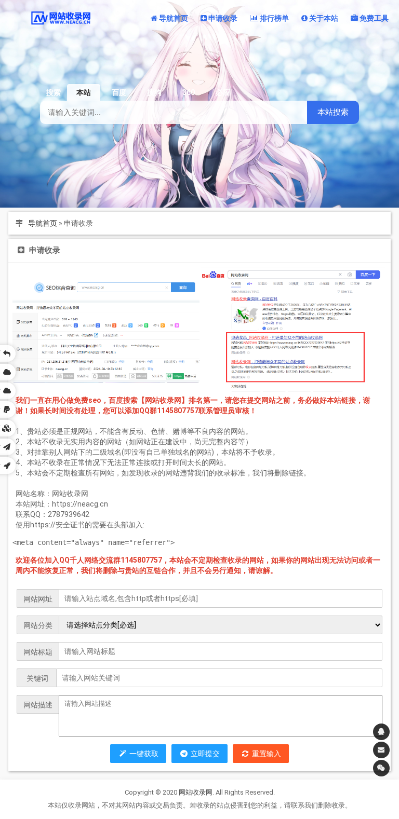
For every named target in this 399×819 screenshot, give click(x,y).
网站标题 (37, 652)
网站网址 (37, 599)
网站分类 (37, 625)
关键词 (36, 678)
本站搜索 (333, 111)
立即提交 (204, 753)
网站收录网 (195, 792)
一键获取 (142, 753)
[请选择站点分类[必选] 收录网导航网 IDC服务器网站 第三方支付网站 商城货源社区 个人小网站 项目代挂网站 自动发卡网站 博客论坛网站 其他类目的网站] (221, 625)
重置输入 (265, 753)
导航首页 (42, 223)
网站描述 (37, 705)
